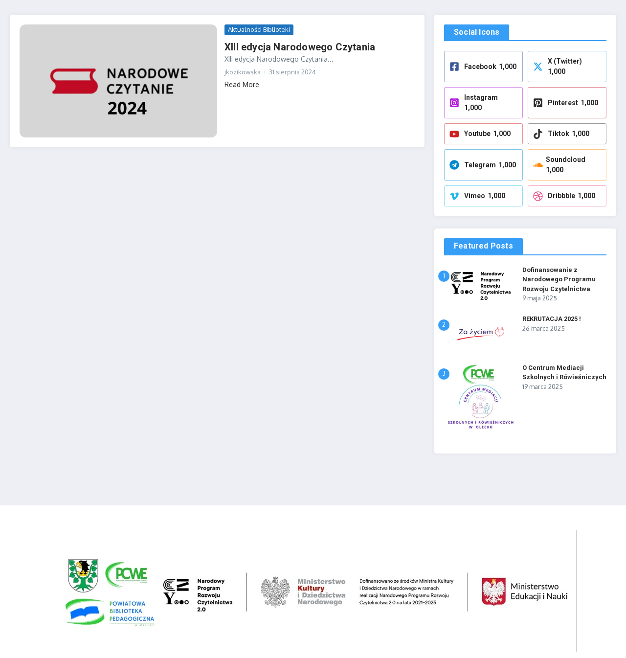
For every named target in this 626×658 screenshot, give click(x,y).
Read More (241, 84)
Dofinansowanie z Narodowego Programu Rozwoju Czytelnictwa (559, 279)
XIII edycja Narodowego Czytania (299, 47)
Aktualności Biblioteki (259, 29)
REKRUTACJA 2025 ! (551, 318)
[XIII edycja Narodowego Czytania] (118, 80)
